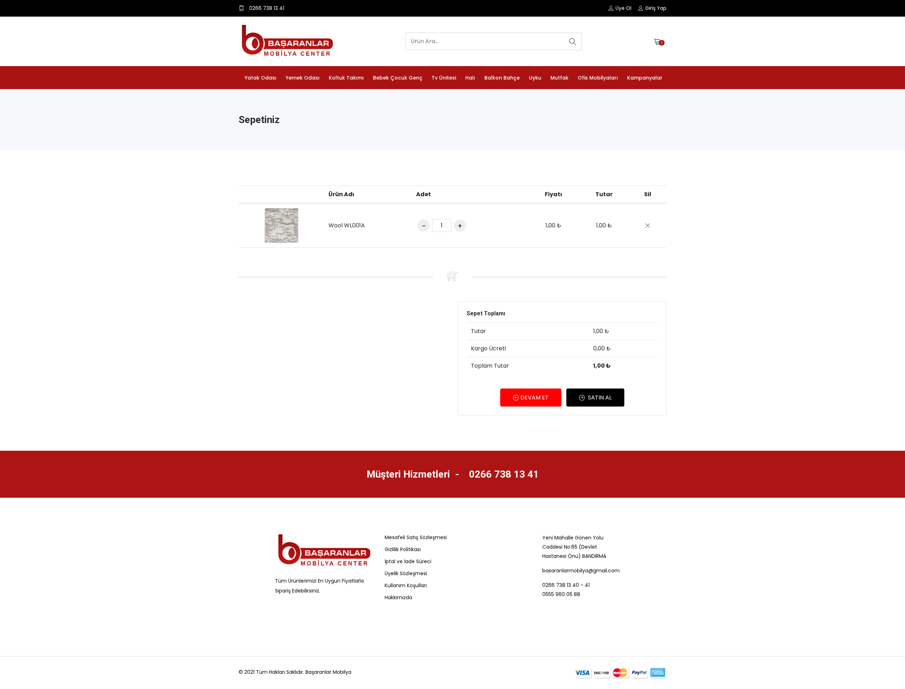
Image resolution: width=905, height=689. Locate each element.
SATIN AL (599, 397)
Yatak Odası (260, 77)
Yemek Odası (303, 77)
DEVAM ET (534, 397)
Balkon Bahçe (502, 77)
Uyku (535, 77)
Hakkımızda (398, 597)
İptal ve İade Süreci (408, 561)
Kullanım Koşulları (406, 585)
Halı (470, 77)
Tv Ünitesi (444, 77)
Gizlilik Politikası (403, 549)
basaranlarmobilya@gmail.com (580, 570)
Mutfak (559, 77)
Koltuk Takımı (346, 77)
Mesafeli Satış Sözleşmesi (416, 537)
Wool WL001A (346, 225)
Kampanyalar (644, 77)
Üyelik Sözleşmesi (406, 573)
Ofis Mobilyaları (598, 77)
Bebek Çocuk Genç (397, 77)
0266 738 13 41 (503, 474)
